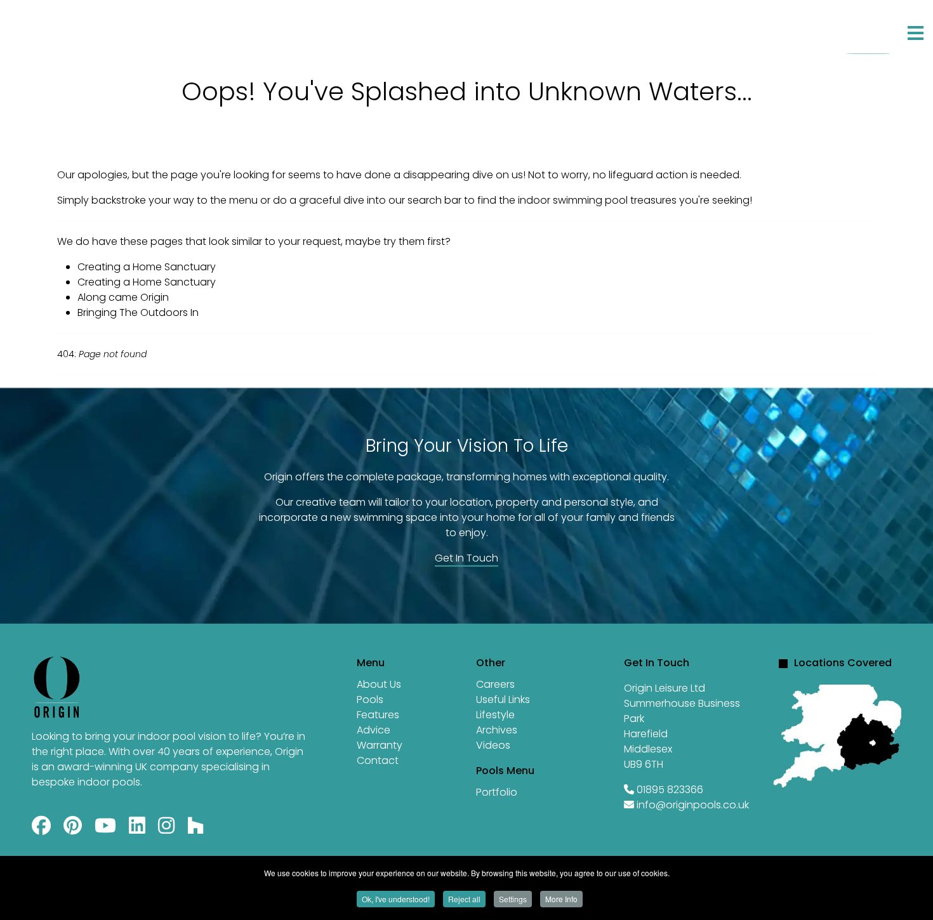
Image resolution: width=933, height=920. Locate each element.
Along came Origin (123, 297)
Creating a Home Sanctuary (146, 267)
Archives (496, 730)
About (99, 29)
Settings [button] (513, 898)
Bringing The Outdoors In (138, 312)
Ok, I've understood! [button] (396, 898)
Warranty (379, 745)
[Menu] (915, 33)
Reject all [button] (464, 898)
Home (38, 29)
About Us (379, 684)
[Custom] (195, 829)
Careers (495, 684)
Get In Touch (466, 558)
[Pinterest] (72, 829)
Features (257, 29)
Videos (493, 745)
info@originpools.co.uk (693, 805)
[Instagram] (166, 829)
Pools (370, 699)
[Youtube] (105, 829)
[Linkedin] (137, 829)
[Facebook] (41, 829)
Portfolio (174, 29)
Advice (331, 29)
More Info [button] (561, 898)
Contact (406, 29)
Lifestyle (495, 714)
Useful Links (503, 699)
